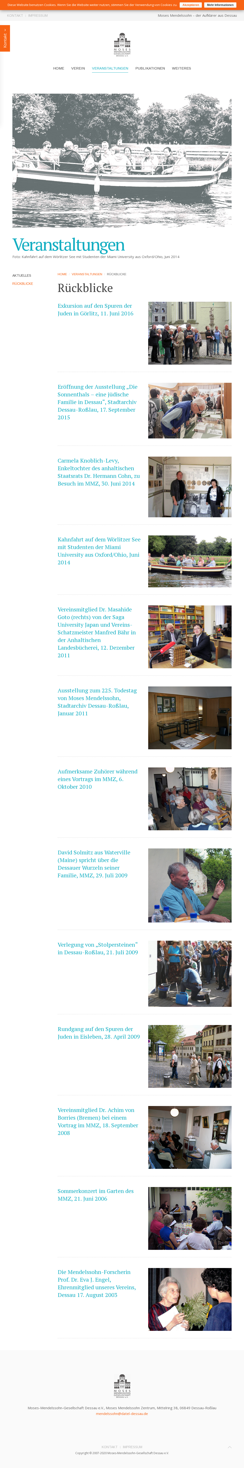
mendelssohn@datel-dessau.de (122, 1413)
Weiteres (181, 68)
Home (58, 68)
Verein (78, 68)
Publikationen (150, 68)
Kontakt (15, 15)
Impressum (38, 15)
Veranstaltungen (110, 68)
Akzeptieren (191, 5)
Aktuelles (21, 275)
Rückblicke (22, 284)
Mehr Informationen (220, 5)
